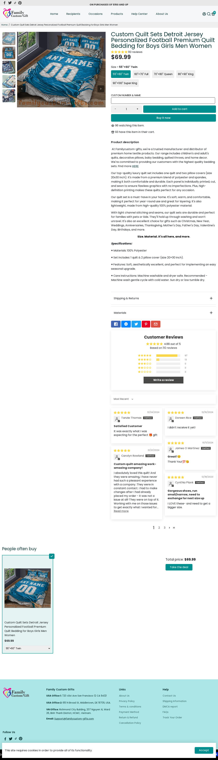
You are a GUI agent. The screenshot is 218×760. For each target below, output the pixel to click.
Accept (204, 750)
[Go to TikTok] (15, 3)
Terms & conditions (130, 706)
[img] (122, 413)
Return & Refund (128, 717)
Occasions (96, 14)
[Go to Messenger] (126, 324)
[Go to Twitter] (10, 3)
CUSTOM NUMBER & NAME (126, 95)
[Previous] (21, 88)
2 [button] (159, 528)
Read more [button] (121, 511)
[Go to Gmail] (155, 324)
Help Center (139, 14)
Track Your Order (172, 717)
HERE (135, 166)
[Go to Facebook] (4, 3)
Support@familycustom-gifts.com (74, 718)
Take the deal (179, 567)
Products (117, 14)
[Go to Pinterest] (20, 3)
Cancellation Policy (130, 723)
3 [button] (164, 528)
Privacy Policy (127, 701)
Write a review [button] (163, 380)
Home (54, 14)
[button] (119, 52)
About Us (162, 14)
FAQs (165, 712)
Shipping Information (174, 701)
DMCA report (170, 706)
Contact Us (169, 695)
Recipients (73, 14)
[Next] (100, 88)
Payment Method (129, 712)
